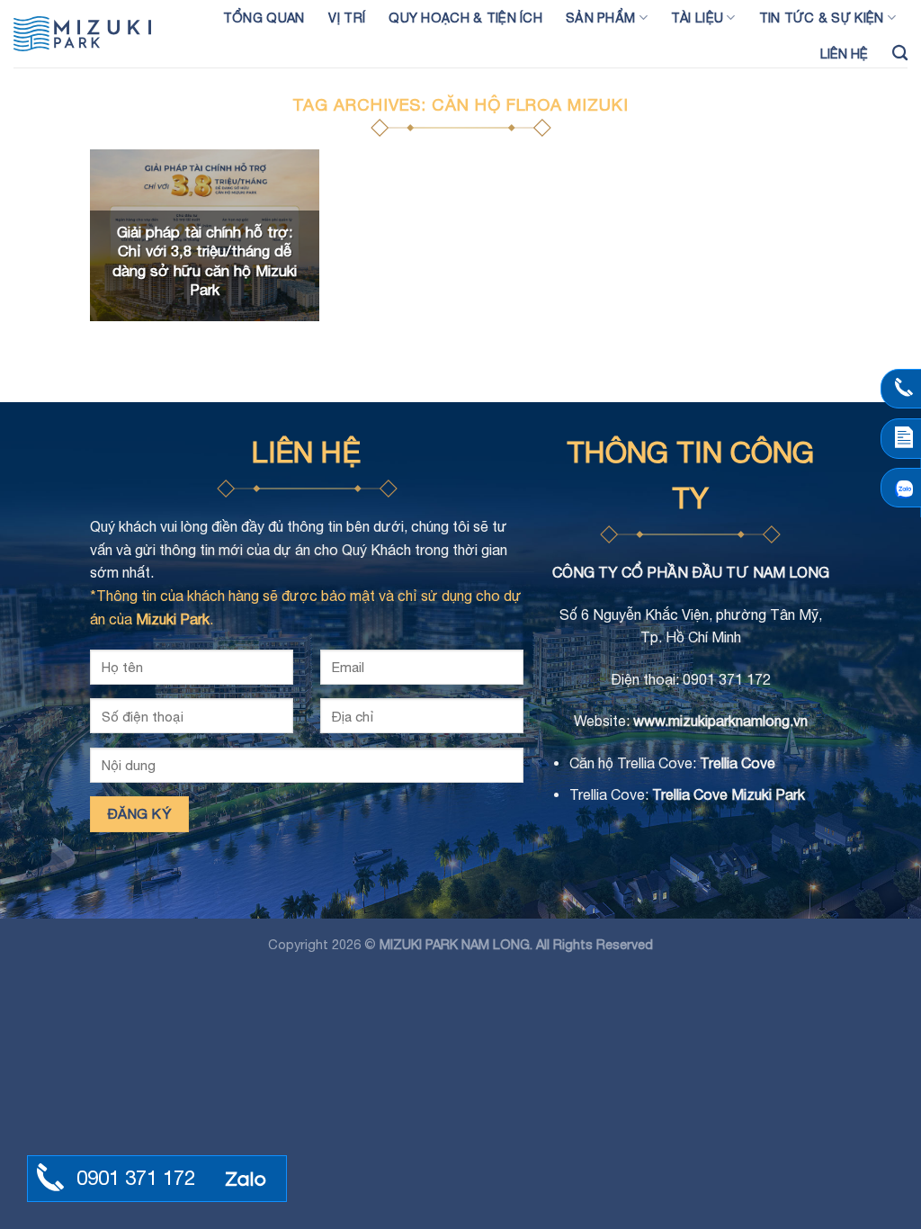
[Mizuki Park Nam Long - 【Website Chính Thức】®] (94, 34)
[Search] (900, 53)
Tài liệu (697, 17)
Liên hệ (844, 53)
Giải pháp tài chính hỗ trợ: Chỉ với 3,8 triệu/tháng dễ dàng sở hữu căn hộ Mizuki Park (204, 261)
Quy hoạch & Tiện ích (465, 17)
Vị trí (347, 17)
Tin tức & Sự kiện (821, 17)
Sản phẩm (600, 17)
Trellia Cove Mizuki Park (728, 794)
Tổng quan (264, 17)
